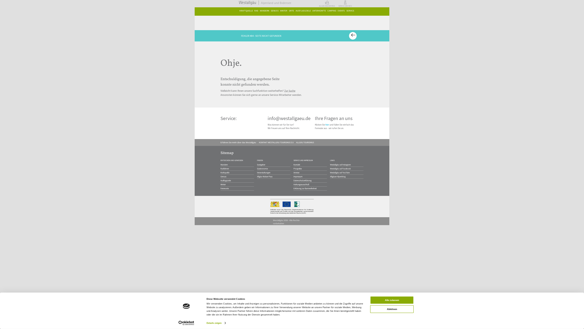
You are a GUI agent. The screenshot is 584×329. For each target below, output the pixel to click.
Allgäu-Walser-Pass (264, 176)
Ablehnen (392, 309)
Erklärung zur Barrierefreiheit (305, 188)
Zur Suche (289, 90)
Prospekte (298, 168)
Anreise (296, 172)
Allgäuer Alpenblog (338, 176)
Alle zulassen (392, 300)
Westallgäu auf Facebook (340, 168)
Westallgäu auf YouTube (340, 172)
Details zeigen (214, 323)
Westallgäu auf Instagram (340, 164)
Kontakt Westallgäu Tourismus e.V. (276, 142)
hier (327, 124)
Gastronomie (262, 168)
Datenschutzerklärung (302, 180)
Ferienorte (225, 188)
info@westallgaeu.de (289, 118)
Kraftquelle (225, 172)
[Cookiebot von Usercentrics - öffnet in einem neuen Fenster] (186, 323)
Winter (223, 184)
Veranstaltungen (263, 172)
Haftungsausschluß (301, 184)
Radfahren (225, 168)
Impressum (298, 176)
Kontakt (297, 164)
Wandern (224, 164)
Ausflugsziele (226, 180)
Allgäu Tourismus (305, 142)
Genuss (223, 176)
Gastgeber (261, 164)
